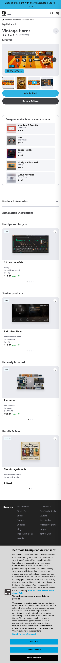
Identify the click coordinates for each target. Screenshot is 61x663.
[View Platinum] (30, 382)
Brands (20, 538)
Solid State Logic (14, 270)
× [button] (58, 4)
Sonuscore (11, 339)
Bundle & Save (30, 101)
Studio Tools (23, 511)
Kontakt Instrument (13, 20)
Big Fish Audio (9, 24)
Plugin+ (43, 529)
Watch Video (16, 71)
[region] (30, 604)
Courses (43, 515)
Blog (19, 529)
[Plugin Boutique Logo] (4, 13)
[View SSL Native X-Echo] (30, 244)
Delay (6, 267)
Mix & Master (9, 405)
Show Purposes (34, 657)
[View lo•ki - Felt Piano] (30, 313)
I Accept (34, 641)
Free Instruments (25, 533)
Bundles (21, 524)
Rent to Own (45, 533)
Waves (9, 408)
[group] (30, 253)
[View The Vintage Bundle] (30, 451)
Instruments (23, 506)
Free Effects (45, 506)
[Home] (3, 20)
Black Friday (45, 520)
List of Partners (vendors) (24, 634)
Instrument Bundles (12, 474)
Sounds (20, 520)
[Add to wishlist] (55, 31)
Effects (20, 515)
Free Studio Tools (48, 511)
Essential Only (34, 649)
